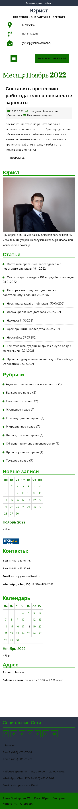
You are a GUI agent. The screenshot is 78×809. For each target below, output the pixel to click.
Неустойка (14, 337)
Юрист (39, 10)
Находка (13, 320)
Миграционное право (20, 426)
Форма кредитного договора (26, 312)
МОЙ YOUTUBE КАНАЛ (53, 59)
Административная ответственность (31, 384)
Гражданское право (19, 401)
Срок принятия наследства (26, 329)
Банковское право (18, 392)
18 (28, 500)
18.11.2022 (17, 111)
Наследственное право (22, 435)
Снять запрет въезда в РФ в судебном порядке (40, 277)
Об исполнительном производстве (30, 443)
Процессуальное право (22, 452)
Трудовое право (17, 460)
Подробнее (19, 157)
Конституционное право (23, 418)
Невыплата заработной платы (28, 303)
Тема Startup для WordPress (22, 798)
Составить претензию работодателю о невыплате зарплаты (39, 95)
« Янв (6, 529)
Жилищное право (18, 409)
